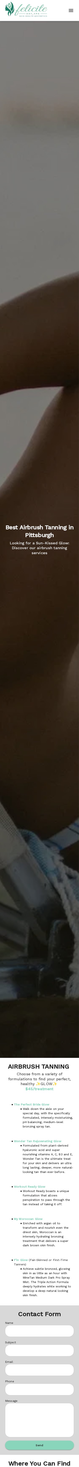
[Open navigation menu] (70, 10)
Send (39, 1445)
